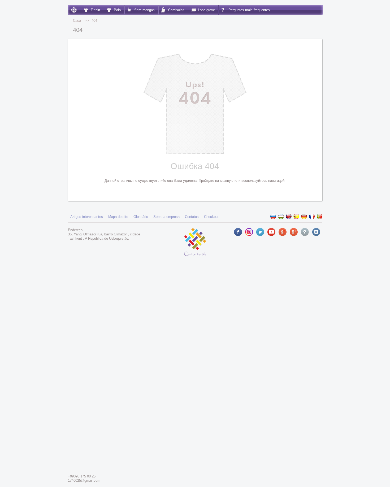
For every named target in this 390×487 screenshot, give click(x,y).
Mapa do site (118, 217)
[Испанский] (296, 216)
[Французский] (312, 216)
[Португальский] (319, 216)
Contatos (192, 217)
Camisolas (176, 10)
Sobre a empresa (166, 217)
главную (226, 181)
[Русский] (273, 216)
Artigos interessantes (86, 217)
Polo (117, 10)
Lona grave (206, 10)
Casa (77, 21)
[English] (289, 216)
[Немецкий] (304, 216)
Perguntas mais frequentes (249, 10)
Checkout (211, 217)
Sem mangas (144, 10)
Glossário (140, 217)
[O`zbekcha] (281, 216)
